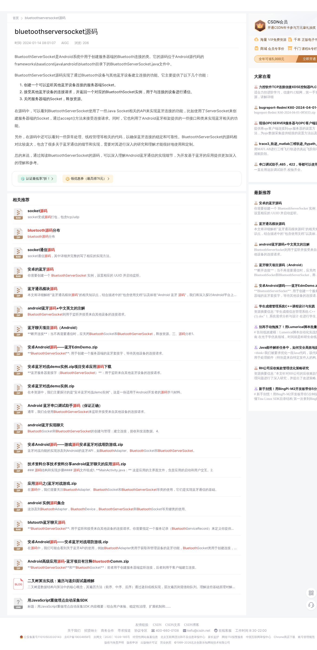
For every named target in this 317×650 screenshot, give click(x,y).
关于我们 (74, 630)
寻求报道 (124, 630)
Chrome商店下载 (284, 637)
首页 (16, 17)
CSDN (157, 625)
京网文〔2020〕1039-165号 (112, 637)
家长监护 (213, 637)
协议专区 (140, 630)
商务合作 (107, 630)
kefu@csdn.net (198, 630)
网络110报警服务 (232, 637)
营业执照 (165, 642)
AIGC (65, 43)
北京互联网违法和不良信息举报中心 (183, 637)
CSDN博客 (191, 625)
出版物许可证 (149, 642)
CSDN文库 (172, 625)
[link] (16, 17)
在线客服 (225, 630)
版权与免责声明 (114, 642)
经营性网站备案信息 (145, 637)
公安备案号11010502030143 (42, 637)
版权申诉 (132, 642)
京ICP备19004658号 (77, 637)
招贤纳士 (90, 630)
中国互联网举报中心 (258, 637)
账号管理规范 (306, 637)
